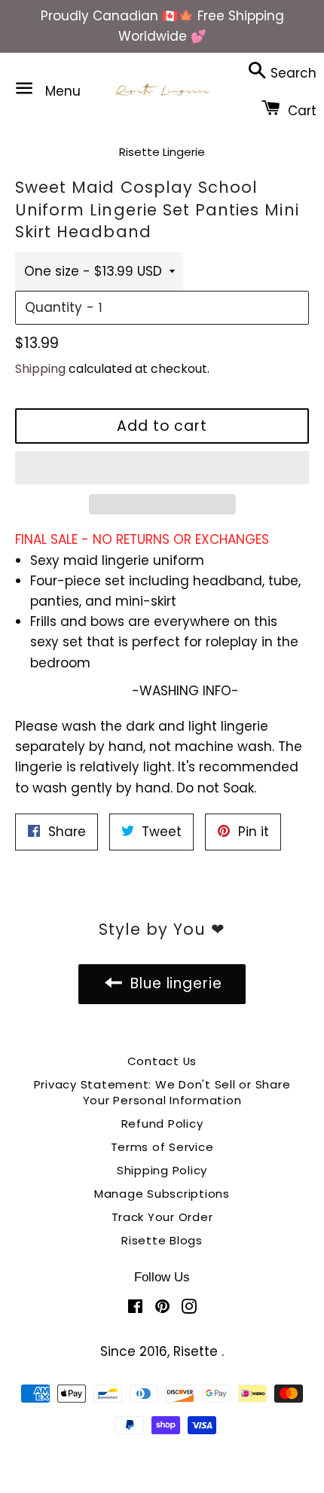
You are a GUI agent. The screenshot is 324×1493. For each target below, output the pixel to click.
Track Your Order (162, 1217)
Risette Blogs (162, 1240)
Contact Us (162, 1061)
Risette (197, 1351)
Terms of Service (162, 1147)
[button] (162, 467)
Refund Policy (162, 1123)
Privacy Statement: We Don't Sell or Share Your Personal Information (162, 1092)
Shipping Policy (162, 1170)
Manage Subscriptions (162, 1193)
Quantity (53, 307)
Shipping (40, 368)
